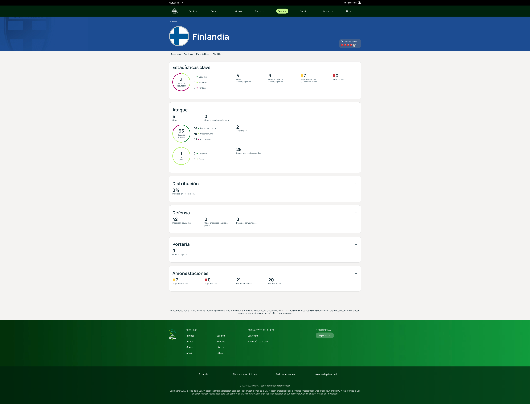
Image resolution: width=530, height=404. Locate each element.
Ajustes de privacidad (326, 374)
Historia (221, 347)
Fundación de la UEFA (258, 341)
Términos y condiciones (245, 374)
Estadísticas (202, 54)
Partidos (188, 54)
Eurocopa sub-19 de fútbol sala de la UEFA (175, 11)
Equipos (221, 335)
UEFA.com (253, 335)
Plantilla (217, 54)
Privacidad (204, 374)
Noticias (221, 341)
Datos (189, 352)
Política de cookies (285, 374)
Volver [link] (174, 21)
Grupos (189, 341)
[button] (216, 11)
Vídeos (189, 347)
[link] (193, 11)
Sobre (220, 352)
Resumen (176, 54)
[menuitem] (196, 11)
